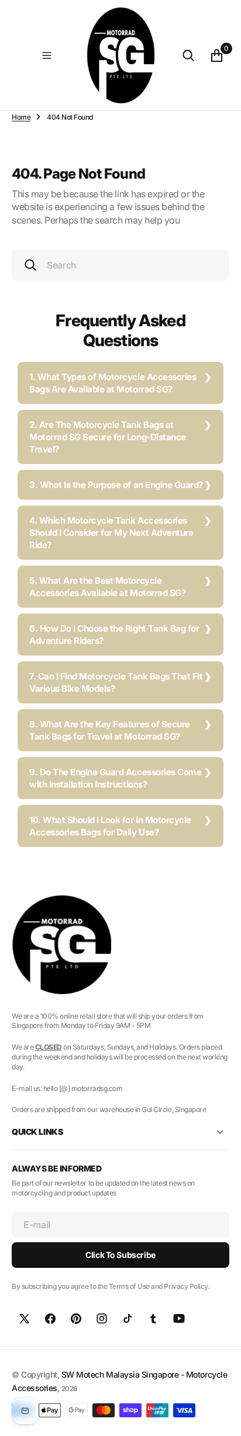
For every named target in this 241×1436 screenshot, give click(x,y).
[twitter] (24, 1319)
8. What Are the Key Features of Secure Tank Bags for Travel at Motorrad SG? (109, 730)
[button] (47, 55)
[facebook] (50, 1319)
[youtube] (179, 1319)
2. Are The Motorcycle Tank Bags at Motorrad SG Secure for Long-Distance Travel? (107, 437)
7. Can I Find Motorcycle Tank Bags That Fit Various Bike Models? (115, 682)
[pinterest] (76, 1319)
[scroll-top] (221, 1416)
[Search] (188, 55)
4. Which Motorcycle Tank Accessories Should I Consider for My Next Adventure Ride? (111, 532)
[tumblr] (153, 1319)
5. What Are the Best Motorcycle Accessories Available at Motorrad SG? (107, 586)
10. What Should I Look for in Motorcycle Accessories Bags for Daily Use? (110, 826)
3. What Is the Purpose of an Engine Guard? (116, 484)
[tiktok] (127, 1319)
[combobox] (120, 265)
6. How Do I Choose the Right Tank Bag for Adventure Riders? (114, 634)
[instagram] (102, 1319)
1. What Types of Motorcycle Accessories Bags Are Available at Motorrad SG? (112, 383)
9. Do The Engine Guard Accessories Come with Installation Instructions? (115, 778)
